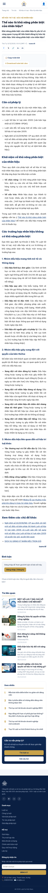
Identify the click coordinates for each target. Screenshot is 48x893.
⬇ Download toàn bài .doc (16, 63)
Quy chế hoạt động (9, 848)
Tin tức (14, 10)
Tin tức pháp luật (8, 820)
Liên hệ (4, 851)
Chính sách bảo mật (10, 844)
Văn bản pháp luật (9, 817)
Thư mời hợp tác (8, 838)
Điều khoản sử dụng (9, 841)
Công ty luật (7, 813)
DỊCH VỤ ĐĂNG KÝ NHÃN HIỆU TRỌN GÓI (23, 541)
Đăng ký (24, 872)
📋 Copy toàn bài (12, 58)
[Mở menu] (4, 4)
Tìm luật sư (24, 753)
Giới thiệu (5, 834)
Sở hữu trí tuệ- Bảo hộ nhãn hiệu (30, 10)
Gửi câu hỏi (24, 759)
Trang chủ (5, 10)
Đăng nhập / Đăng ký (15, 570)
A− (18, 48)
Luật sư (5, 810)
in (14, 799)
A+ (23, 48)
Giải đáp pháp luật (9, 823)
